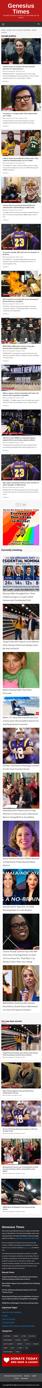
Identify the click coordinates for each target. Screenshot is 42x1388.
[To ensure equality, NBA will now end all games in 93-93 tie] (21, 237)
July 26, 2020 (20, 442)
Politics (5, 61)
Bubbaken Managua (9, 210)
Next (24, 504)
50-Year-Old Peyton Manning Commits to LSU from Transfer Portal (19, 1291)
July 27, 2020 (20, 397)
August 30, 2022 (21, 71)
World (15, 247)
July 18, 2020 (20, 487)
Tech (16, 108)
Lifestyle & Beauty (8, 1344)
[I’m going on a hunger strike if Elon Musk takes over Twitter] (21, 98)
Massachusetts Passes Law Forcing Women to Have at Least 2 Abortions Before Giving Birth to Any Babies (20, 1169)
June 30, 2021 (19, 210)
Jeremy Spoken (8, 1095)
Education (32, 1336)
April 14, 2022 (23, 118)
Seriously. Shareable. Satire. (13, 1376)
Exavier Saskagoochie (9, 71)
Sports (5, 153)
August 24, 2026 (21, 1211)
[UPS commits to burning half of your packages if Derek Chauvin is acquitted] (21, 284)
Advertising (7, 1336)
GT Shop (5, 1315)
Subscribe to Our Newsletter (11, 1312)
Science (11, 61)
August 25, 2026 (18, 1095)
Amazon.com (27, 1247)
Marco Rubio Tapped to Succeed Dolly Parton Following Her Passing (21, 1284)
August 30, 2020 (21, 350)
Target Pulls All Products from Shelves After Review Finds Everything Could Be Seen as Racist (20, 1278)
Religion (35, 1344)
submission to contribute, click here (26, 1238)
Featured (18, 1340)
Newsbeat (17, 294)
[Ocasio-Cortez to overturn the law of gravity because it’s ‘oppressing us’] (21, 51)
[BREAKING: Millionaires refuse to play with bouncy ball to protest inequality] (21, 331)
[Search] (38, 24)
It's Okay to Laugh (8, 1322)
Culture (12, 108)
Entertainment (12, 200)
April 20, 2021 (20, 303)
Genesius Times (21, 9)
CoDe (37, 1385)
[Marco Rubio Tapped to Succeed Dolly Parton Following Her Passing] (21, 1075)
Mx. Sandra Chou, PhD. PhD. (11, 118)
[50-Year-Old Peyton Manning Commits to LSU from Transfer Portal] (21, 1114)
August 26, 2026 (21, 1057)
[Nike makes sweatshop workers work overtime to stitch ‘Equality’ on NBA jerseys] (21, 467)
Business (5, 108)
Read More (6, 81)
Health (26, 1340)
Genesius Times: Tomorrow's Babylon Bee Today (18, 1326)
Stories (20, 1347)
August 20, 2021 (21, 163)
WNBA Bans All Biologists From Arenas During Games (20, 1303)
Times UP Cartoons (8, 1319)
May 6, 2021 (20, 257)
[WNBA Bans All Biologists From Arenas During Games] (21, 1192)
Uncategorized (8, 1351)
